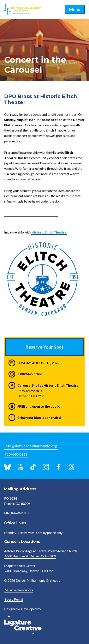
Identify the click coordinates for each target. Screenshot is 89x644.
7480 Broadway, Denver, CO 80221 (30, 571)
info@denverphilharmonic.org (31, 446)
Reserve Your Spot (44, 346)
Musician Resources (19, 590)
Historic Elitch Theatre (49, 232)
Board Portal (14, 599)
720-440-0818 (16, 454)
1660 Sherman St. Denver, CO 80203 (30, 556)
